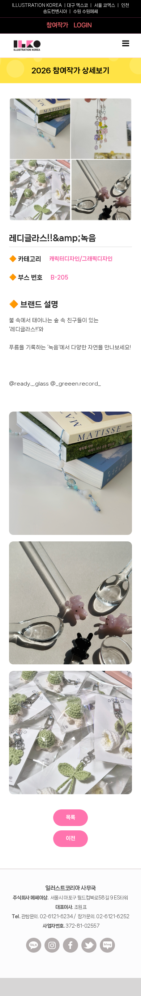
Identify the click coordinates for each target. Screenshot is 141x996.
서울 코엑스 (104, 5)
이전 (70, 838)
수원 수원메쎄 (85, 11)
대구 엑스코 (77, 5)
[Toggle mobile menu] (126, 43)
